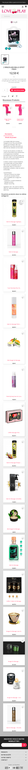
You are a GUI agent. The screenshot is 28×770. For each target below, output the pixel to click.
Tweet (12, 96)
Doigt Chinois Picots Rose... (20, 119)
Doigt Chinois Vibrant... (7, 119)
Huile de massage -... (14, 252)
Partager (8, 96)
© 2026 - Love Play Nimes (14, 764)
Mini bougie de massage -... (14, 529)
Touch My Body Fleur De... (14, 288)
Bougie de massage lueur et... (14, 631)
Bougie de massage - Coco (14, 697)
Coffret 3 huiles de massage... (14, 601)
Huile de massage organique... (14, 221)
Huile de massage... (14, 565)
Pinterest (16, 96)
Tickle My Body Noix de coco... (14, 396)
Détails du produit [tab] (10, 137)
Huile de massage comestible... (14, 499)
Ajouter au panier (17, 90)
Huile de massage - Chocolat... (14, 727)
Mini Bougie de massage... (14, 360)
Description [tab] (8, 134)
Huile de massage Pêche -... (14, 324)
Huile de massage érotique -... (14, 462)
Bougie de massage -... (14, 661)
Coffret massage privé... (14, 432)
